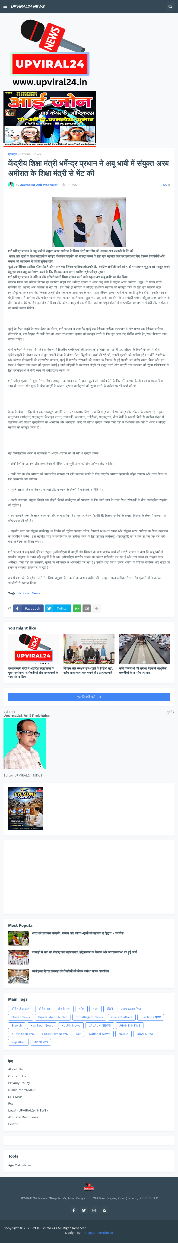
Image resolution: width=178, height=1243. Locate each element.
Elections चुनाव (151, 1017)
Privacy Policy (19, 1083)
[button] (5, 6)
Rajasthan (18, 1042)
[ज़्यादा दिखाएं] (96, 608)
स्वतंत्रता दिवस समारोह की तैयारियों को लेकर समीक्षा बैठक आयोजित (70, 971)
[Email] (87, 608)
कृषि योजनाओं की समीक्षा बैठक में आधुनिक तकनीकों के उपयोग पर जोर (142, 670)
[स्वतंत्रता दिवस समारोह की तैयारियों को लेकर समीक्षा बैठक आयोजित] (18, 976)
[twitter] (84, 1210)
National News (30, 154)
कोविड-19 (44, 1009)
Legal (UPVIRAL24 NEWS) (28, 1110)
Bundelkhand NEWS (52, 1017)
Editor (13, 1124)
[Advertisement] (89, 877)
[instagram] (94, 1210)
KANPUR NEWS (22, 1034)
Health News (70, 1025)
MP (78, 1034)
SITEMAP (15, 1097)
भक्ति (81, 1009)
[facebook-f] (74, 1210)
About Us (15, 1069)
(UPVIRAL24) (47, 1228)
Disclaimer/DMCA (21, 1090)
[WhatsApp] (77, 608)
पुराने (169, 711)
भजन (95, 1009)
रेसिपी (110, 1009)
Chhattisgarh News (89, 1017)
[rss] (104, 1210)
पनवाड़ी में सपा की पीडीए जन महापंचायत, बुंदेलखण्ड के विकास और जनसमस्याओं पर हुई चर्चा (84, 952)
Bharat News (20, 1017)
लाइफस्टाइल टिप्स (131, 1009)
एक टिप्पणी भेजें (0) (89, 697)
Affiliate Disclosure (23, 1117)
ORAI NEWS (145, 1034)
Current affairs (121, 1017)
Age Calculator (19, 1165)
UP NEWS (41, 1042)
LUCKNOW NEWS (55, 1034)
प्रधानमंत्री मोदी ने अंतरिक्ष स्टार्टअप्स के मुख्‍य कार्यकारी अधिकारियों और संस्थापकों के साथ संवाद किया (33, 673)
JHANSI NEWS (129, 1025)
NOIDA (123, 1034)
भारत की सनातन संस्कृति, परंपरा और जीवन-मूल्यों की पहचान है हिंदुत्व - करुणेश (78, 933)
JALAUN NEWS (100, 1025)
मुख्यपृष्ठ (12, 154)
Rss (10, 1103)
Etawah (16, 1025)
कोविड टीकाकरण (20, 1009)
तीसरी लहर (64, 1009)
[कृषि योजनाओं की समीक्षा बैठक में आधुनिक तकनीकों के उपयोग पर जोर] (144, 649)
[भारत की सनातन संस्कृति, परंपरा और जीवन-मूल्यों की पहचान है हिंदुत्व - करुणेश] (18, 938)
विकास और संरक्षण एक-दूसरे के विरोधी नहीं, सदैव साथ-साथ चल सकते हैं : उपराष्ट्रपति (88, 670)
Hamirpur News (41, 1025)
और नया (10, 711)
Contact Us (17, 1076)
